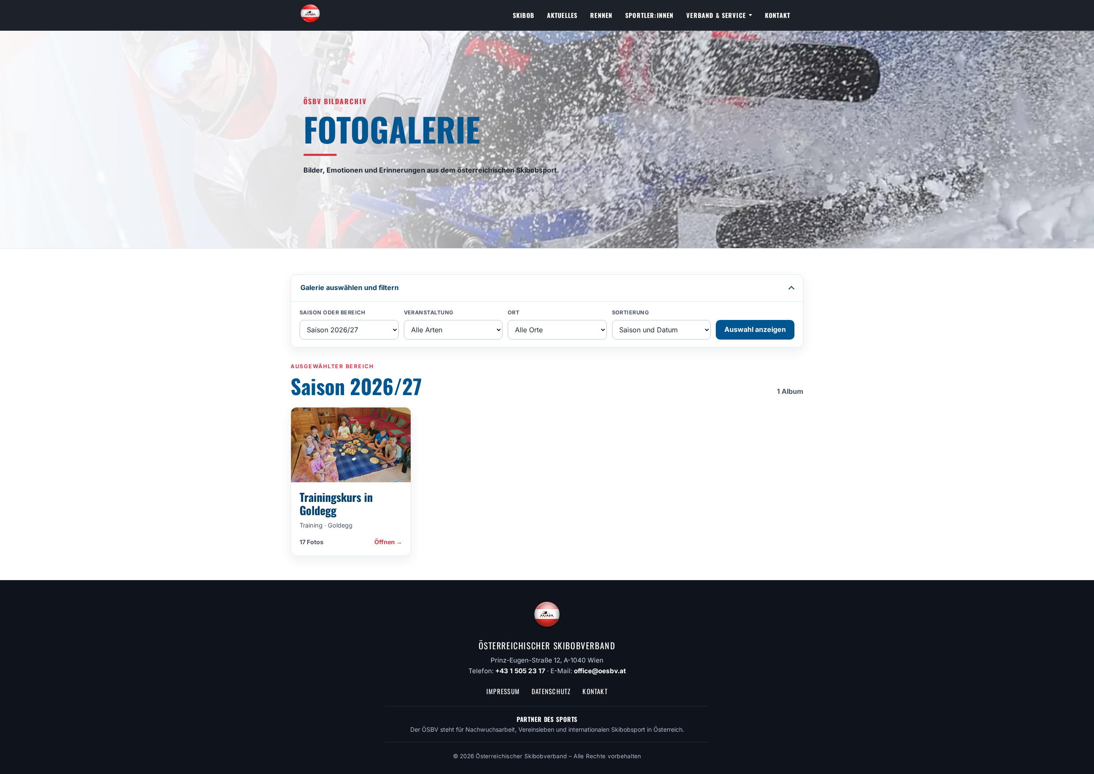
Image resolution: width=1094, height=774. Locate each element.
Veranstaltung (429, 312)
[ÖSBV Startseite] (310, 15)
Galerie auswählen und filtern (349, 287)
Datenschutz (551, 691)
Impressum (503, 691)
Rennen (601, 15)
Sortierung (630, 312)
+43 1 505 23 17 (520, 671)
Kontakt (777, 15)
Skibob (523, 15)
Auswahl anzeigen (755, 329)
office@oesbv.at (600, 671)
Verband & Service (716, 15)
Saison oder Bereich (332, 312)
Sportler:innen (649, 15)
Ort (514, 312)
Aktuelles (562, 15)
